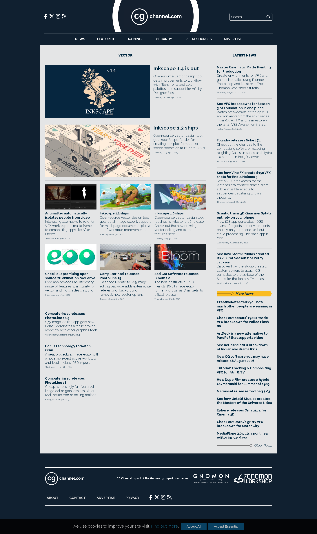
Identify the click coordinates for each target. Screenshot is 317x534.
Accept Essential (226, 526)
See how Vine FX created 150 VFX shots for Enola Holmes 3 (244, 175)
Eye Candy (163, 39)
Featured (105, 39)
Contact (77, 498)
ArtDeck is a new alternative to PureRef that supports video (242, 335)
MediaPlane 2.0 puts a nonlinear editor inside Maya (243, 435)
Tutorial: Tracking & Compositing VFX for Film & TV (244, 370)
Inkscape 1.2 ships (114, 213)
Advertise (233, 39)
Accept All (194, 526)
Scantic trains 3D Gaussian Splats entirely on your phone (244, 215)
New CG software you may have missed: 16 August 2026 (243, 359)
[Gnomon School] (211, 478)
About (53, 498)
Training (134, 39)
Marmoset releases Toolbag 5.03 (243, 391)
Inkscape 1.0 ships (169, 213)
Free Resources (198, 39)
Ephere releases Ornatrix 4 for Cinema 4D (241, 412)
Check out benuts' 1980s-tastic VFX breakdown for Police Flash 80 (243, 322)
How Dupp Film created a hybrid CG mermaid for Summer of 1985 (243, 382)
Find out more (164, 526)
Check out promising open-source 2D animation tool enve (70, 276)
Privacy (132, 498)
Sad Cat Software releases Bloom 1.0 (176, 276)
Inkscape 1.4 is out (176, 68)
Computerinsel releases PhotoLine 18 (65, 380)
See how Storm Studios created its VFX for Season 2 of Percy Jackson (243, 258)
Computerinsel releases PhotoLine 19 (119, 276)
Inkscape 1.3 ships (175, 128)
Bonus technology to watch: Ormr (68, 348)
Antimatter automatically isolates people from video (67, 215)
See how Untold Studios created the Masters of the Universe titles (244, 401)
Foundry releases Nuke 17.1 (239, 140)
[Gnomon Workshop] (253, 478)
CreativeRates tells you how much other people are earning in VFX (244, 306)
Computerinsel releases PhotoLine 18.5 (65, 316)
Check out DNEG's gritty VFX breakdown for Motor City (240, 424)
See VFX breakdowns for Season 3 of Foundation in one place (243, 106)
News (80, 39)
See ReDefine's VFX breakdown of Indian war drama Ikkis (242, 347)
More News (244, 294)
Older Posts (263, 445)
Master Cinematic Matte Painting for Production (244, 69)
